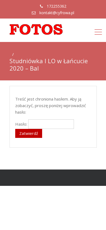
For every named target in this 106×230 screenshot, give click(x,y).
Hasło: (21, 124)
